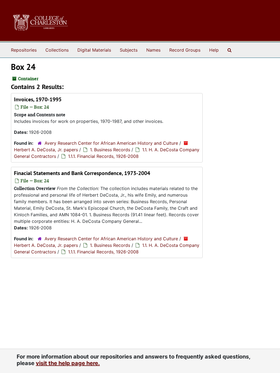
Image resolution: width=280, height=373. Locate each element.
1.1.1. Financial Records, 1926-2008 (103, 156)
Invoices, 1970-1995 (38, 99)
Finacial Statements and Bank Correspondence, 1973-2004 (82, 173)
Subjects (129, 50)
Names (153, 50)
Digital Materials (94, 50)
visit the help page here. (68, 363)
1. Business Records (110, 149)
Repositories (24, 50)
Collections (57, 50)
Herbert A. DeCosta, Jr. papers (46, 149)
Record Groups (184, 50)
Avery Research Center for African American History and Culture (111, 143)
